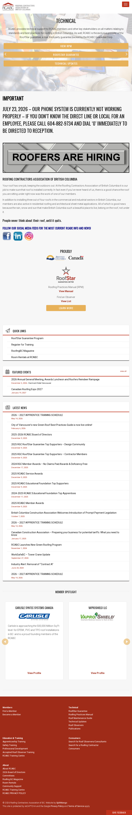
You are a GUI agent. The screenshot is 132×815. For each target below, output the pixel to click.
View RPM (66, 46)
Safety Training (10, 745)
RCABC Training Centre (14, 756)
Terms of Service (76, 806)
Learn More (66, 308)
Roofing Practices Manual (81, 714)
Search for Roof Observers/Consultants (87, 741)
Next (126, 641)
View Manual (66, 291)
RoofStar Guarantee (66, 55)
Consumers (74, 748)
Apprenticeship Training (14, 741)
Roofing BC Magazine (13, 779)
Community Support (12, 786)
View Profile (34, 673)
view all (123, 371)
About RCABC (9, 768)
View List (66, 301)
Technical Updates (66, 63)
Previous (5, 641)
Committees (8, 776)
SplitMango (61, 803)
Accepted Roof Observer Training (18, 752)
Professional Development (15, 748)
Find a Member (10, 711)
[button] (10, 52)
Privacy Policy (57, 806)
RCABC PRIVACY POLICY (14, 793)
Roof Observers (76, 725)
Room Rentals (9, 783)
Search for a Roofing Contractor (83, 745)
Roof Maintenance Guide (80, 718)
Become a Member (12, 714)
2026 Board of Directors (14, 772)
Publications (74, 729)
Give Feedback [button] (119, 812)
